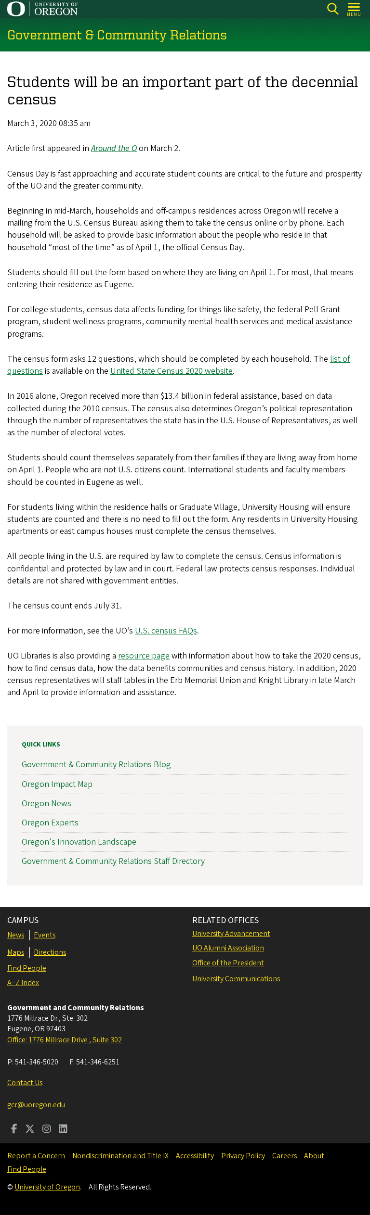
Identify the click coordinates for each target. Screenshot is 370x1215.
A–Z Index (23, 982)
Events (44, 935)
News (15, 935)
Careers (284, 1156)
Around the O (114, 148)
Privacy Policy (243, 1156)
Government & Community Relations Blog (96, 765)
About (314, 1156)
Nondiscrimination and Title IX (120, 1156)
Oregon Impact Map (57, 784)
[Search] (333, 9)
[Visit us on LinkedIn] (63, 1130)
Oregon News (46, 803)
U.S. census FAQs (166, 631)
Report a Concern (36, 1156)
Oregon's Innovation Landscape (79, 842)
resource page (144, 656)
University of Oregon (47, 1187)
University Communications (236, 979)
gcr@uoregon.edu (36, 1105)
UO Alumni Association (228, 948)
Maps (15, 952)
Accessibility (195, 1156)
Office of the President (228, 963)
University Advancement (231, 933)
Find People (26, 968)
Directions (50, 952)
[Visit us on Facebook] (14, 1130)
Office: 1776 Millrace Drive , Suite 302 (64, 1040)
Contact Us (24, 1082)
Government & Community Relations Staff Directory (113, 861)
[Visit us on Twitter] (30, 1130)
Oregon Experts (50, 823)
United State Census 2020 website (171, 371)
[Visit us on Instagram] (47, 1130)
